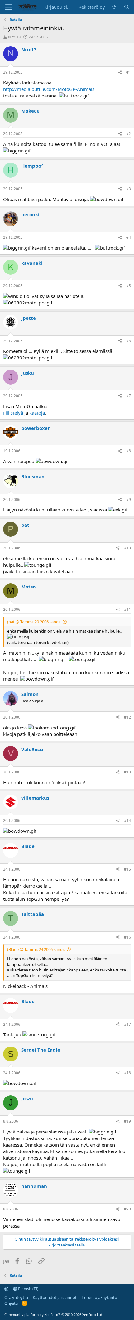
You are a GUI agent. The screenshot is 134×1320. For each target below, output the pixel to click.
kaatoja (37, 413)
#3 (128, 188)
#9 (128, 499)
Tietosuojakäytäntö (99, 1297)
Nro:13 (14, 37)
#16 (127, 937)
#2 (128, 133)
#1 (128, 72)
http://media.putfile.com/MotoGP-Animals (48, 89)
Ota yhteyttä (16, 1297)
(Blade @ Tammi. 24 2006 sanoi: (36, 949)
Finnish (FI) (27, 1288)
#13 (127, 772)
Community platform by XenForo (53, 1314)
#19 (127, 1121)
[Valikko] (8, 7)
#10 (127, 548)
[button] (6, 1288)
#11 (127, 609)
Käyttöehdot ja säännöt (55, 1297)
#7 (128, 396)
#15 (127, 869)
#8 (128, 450)
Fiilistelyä (13, 413)
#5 (128, 285)
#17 (127, 1024)
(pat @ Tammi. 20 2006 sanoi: (33, 621)
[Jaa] (120, 72)
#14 (127, 820)
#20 (127, 1209)
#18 (127, 1072)
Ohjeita (11, 1303)
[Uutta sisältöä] (114, 7)
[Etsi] (127, 7)
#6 (128, 341)
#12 (127, 717)
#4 (128, 237)
